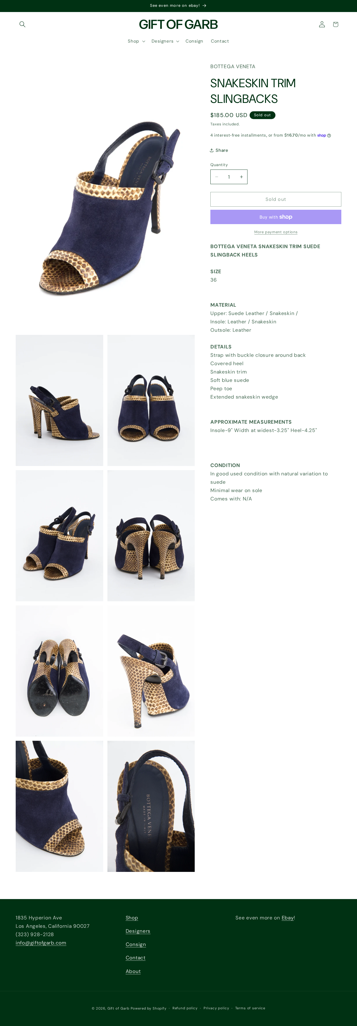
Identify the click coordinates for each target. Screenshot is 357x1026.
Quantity (219, 164)
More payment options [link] (275, 232)
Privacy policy (216, 1008)
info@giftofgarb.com (41, 943)
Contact (136, 957)
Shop (132, 917)
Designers (138, 931)
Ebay (288, 917)
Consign (136, 944)
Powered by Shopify (148, 1008)
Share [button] (222, 150)
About (133, 971)
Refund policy (185, 1008)
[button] (23, 24)
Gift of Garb (118, 1008)
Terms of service (250, 1008)
